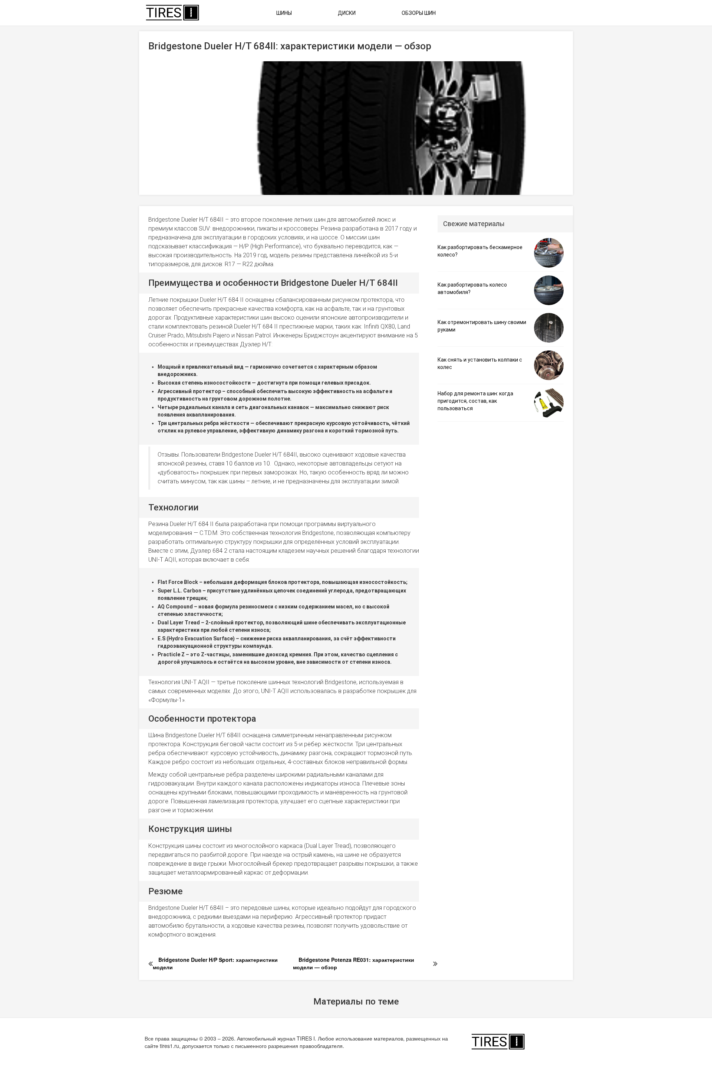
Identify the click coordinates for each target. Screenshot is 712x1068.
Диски (347, 13)
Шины (284, 13)
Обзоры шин (419, 13)
